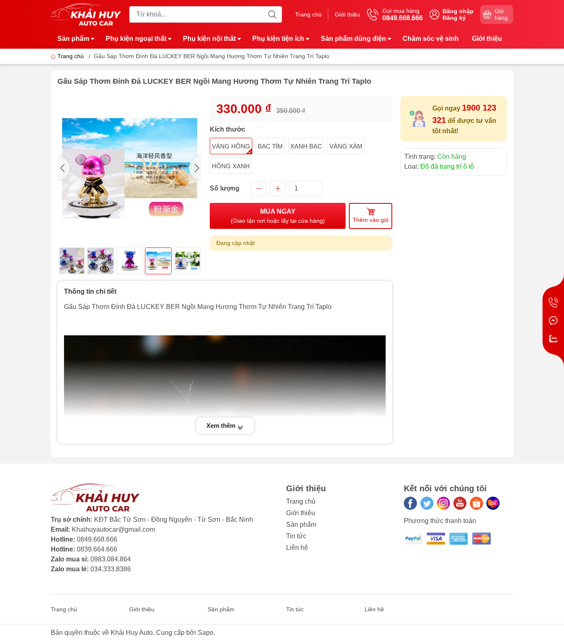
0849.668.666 (97, 539)
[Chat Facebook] (553, 320)
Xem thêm (221, 425)
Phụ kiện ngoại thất (136, 38)
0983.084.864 (110, 559)
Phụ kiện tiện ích (278, 38)
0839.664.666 (97, 549)
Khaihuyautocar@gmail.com (113, 529)
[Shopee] (476, 503)
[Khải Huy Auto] (86, 13)
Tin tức (296, 536)
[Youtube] (460, 503)
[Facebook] (410, 503)
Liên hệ (297, 547)
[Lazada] (493, 503)
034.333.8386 (110, 569)
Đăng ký (454, 17)
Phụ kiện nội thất (209, 38)
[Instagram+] (443, 503)
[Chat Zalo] (553, 338)
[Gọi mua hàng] (553, 302)
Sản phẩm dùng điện (353, 38)
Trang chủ (308, 14)
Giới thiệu (347, 14)
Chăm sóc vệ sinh (431, 38)
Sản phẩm (73, 38)
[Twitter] (427, 503)
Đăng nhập (458, 11)
